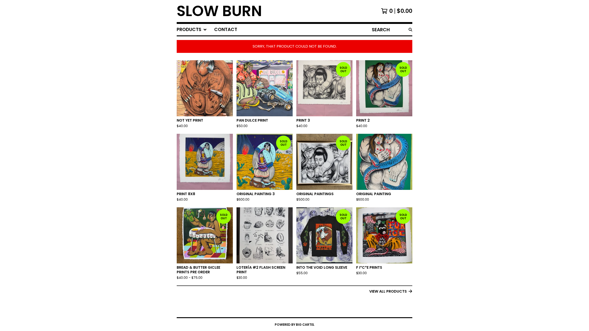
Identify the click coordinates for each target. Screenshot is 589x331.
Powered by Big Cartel (295, 324)
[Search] (410, 29)
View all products (388, 291)
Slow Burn (219, 11)
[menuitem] (192, 29)
